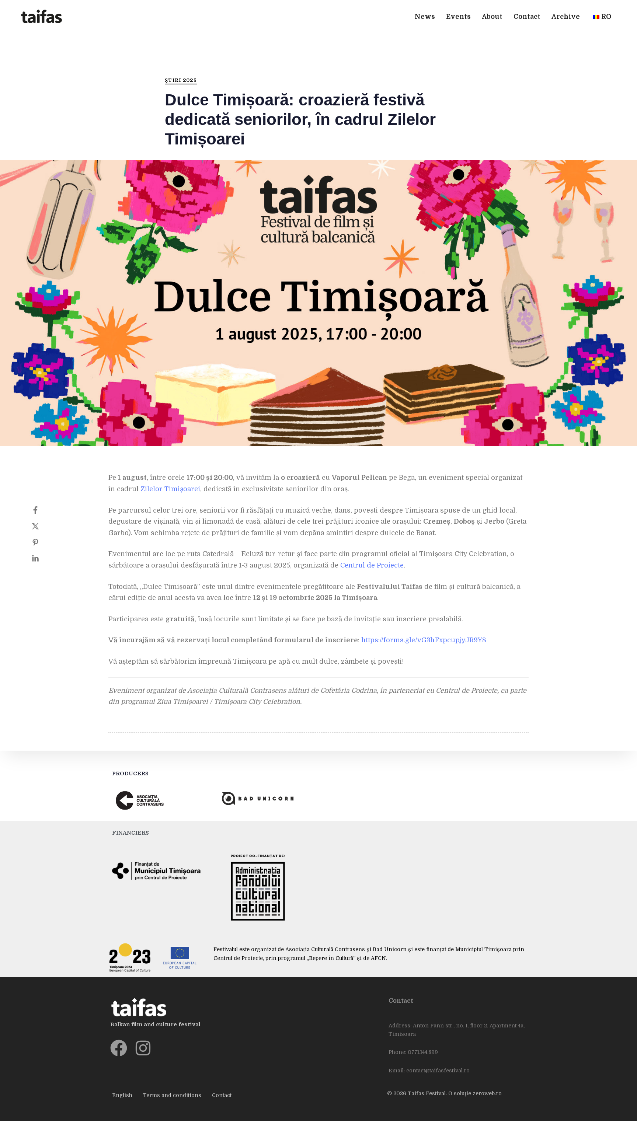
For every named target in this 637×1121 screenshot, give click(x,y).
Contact (527, 16)
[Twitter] (43, 526)
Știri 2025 (181, 80)
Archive (565, 16)
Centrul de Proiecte (372, 565)
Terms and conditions (172, 1095)
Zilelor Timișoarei (170, 489)
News (425, 16)
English (122, 1095)
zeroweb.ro (487, 1093)
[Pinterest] (43, 542)
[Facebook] (43, 510)
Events (458, 16)
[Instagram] (143, 1048)
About (492, 16)
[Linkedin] (43, 558)
